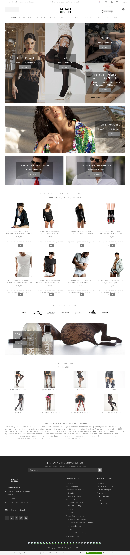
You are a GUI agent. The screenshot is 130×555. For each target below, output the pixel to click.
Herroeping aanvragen (106, 486)
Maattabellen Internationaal (77, 490)
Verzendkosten (15, 243)
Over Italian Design (74, 486)
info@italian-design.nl (16, 510)
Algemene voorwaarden (75, 536)
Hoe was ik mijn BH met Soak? (78, 496)
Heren (52, 18)
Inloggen (124, 2)
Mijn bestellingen (104, 490)
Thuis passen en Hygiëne (76, 519)
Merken (98, 18)
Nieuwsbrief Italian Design (76, 533)
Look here (25, 67)
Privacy (69, 529)
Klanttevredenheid (73, 526)
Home (13, 18)
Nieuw (66, 198)
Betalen (69, 512)
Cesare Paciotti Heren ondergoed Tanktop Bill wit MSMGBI (19, 283)
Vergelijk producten (105, 500)
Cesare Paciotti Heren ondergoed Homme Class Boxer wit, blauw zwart (80, 283)
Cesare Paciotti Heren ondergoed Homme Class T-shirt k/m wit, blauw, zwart (49, 283)
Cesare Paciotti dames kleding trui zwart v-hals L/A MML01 (19, 234)
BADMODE (41, 18)
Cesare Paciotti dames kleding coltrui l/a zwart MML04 (80, 234)
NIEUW (22, 18)
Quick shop (20, 231)
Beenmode (76, 18)
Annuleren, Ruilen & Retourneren (79, 523)
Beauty (88, 18)
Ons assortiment (103, 503)
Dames (30, 18)
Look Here (105, 90)
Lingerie (63, 18)
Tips (108, 18)
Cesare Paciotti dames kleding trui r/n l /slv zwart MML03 (50, 234)
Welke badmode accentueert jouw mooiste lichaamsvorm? (80, 501)
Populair (77, 198)
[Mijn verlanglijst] (117, 2)
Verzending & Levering (75, 516)
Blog (116, 18)
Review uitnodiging (73, 506)
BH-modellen (71, 493)
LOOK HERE (114, 134)
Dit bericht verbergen (94, 553)
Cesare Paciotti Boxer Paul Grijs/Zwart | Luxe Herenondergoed (111, 283)
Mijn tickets (101, 493)
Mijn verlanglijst (103, 496)
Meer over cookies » (109, 553)
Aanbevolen (54, 198)
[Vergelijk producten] (112, 2)
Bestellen (70, 509)
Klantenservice (72, 483)
